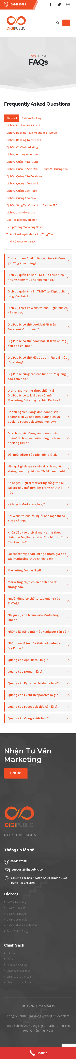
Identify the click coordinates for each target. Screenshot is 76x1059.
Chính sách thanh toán (19, 976)
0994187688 (18, 4)
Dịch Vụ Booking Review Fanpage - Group (31, 132)
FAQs (10, 959)
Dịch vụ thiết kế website (20, 212)
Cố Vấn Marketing (16, 902)
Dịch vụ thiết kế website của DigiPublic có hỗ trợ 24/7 (38, 310)
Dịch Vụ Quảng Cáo (56, 169)
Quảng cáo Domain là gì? (26, 671)
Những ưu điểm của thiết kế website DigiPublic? (34, 645)
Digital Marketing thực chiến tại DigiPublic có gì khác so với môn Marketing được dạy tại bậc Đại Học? (34, 395)
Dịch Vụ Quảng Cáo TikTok (22, 190)
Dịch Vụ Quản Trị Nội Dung (22, 161)
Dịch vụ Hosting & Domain (22, 154)
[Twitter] (59, 4)
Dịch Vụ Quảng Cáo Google (22, 183)
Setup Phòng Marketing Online (25, 227)
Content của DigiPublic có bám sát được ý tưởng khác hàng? (37, 260)
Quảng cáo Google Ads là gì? (28, 718)
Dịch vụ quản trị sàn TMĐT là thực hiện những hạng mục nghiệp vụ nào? (36, 277)
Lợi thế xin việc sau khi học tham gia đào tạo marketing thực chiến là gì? (37, 556)
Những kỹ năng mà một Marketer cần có (37, 632)
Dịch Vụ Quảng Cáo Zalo (21, 198)
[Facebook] (50, 4)
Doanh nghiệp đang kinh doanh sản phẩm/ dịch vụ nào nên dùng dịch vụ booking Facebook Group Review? (34, 416)
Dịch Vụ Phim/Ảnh (17, 913)
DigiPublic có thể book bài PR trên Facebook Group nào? (32, 326)
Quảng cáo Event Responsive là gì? (33, 695)
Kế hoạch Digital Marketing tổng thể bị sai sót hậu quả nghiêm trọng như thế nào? (36, 487)
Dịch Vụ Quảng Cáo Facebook (24, 176)
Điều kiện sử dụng (17, 964)
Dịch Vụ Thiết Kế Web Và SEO (23, 925)
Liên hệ (11, 953)
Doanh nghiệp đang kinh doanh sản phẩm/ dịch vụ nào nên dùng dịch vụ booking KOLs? (34, 438)
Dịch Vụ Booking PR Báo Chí (23, 125)
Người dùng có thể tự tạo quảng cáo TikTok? (34, 601)
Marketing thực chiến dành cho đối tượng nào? (33, 584)
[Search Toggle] (58, 23)
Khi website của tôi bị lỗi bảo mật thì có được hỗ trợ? (36, 518)
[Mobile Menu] (66, 23)
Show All (11, 118)
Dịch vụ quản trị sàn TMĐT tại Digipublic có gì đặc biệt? (36, 293)
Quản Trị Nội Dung (17, 931)
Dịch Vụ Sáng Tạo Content (22, 205)
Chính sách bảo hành (19, 982)
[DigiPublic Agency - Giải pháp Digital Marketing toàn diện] (16, 23)
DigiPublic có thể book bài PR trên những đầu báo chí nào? (37, 343)
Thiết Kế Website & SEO (20, 241)
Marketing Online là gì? (24, 570)
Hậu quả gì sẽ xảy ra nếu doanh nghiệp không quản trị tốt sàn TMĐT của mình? (36, 468)
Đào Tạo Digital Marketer (21, 220)
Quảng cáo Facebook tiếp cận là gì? (33, 706)
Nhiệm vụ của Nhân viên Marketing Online (33, 617)
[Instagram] (68, 4)
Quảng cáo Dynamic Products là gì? (33, 683)
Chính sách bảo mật (18, 970)
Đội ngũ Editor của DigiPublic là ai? (32, 455)
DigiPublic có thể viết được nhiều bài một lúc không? (37, 360)
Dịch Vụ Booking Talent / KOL (24, 140)
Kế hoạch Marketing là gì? (26, 504)
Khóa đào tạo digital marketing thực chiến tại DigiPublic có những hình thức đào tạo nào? (36, 537)
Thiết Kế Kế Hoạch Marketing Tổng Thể (29, 234)
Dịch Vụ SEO (50, 205)
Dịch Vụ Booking (31, 118)
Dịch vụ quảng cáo (17, 919)
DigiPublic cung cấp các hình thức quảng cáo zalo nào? (37, 376)
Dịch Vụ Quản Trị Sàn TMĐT (23, 169)
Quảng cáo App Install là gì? (28, 660)
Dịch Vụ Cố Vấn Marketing (22, 147)
